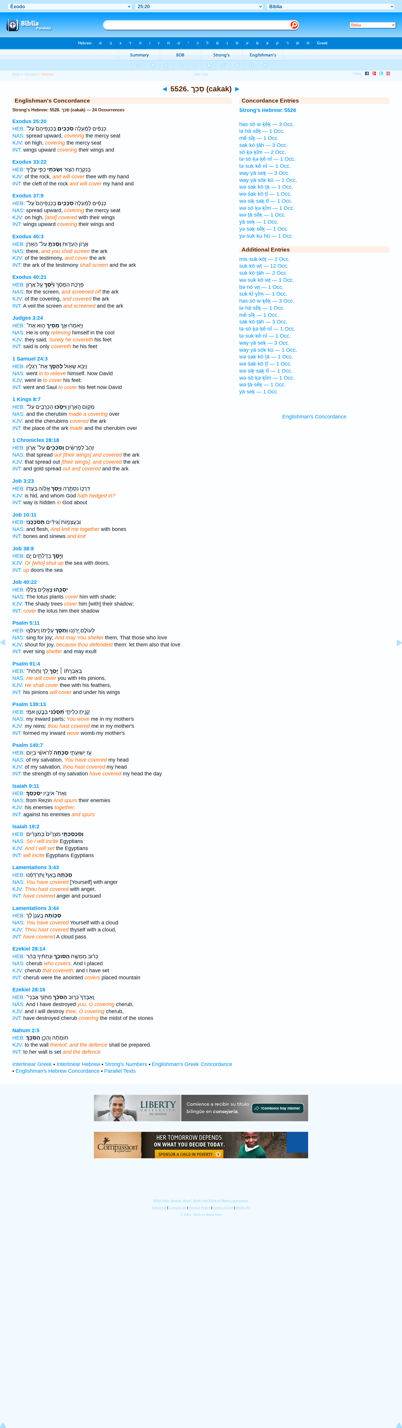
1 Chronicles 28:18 (35, 440)
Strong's (30, 74)
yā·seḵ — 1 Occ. (258, 222)
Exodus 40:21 (29, 277)
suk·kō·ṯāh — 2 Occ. (263, 273)
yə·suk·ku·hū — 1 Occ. (266, 236)
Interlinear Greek (32, 1064)
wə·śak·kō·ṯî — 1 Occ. (265, 194)
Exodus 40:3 (28, 236)
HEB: (18, 129)
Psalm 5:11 (26, 623)
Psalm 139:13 (29, 704)
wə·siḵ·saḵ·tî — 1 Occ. (266, 201)
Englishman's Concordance (314, 417)
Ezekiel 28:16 (28, 990)
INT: (17, 150)
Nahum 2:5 (25, 1030)
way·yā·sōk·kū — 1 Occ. (268, 180)
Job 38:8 (23, 549)
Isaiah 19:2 (25, 826)
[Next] (394, 656)
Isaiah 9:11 (25, 786)
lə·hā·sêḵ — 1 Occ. (262, 131)
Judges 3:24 (27, 318)
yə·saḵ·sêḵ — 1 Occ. (263, 229)
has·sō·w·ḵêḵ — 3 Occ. (266, 124)
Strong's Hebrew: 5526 (267, 110)
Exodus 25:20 (29, 121)
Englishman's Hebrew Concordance (57, 1071)
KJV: (17, 143)
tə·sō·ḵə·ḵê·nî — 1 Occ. (267, 159)
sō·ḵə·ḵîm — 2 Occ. (262, 152)
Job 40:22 (24, 582)
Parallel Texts (120, 1071)
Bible (16, 74)
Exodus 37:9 (28, 196)
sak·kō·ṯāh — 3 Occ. (263, 145)
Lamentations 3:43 (35, 867)
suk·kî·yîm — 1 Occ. (263, 294)
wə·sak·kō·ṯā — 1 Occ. (266, 187)
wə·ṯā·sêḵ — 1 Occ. (262, 215)
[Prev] (7, 656)
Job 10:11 (24, 515)
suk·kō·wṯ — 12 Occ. (263, 266)
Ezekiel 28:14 (28, 949)
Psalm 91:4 (26, 664)
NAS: (18, 136)
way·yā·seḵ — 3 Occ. (264, 173)
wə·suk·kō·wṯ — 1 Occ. (266, 280)
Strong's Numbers (126, 1064)
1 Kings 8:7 (26, 399)
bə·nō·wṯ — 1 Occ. (261, 287)
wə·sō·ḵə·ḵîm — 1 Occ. (267, 208)
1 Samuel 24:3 (30, 359)
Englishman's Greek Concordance (192, 1064)
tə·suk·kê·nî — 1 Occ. (265, 166)
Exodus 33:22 (29, 162)
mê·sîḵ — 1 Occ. (259, 138)
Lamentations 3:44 (35, 908)
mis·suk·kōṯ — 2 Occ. (264, 259)
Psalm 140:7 (27, 745)
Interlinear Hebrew (78, 1064)
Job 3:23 (23, 481)
